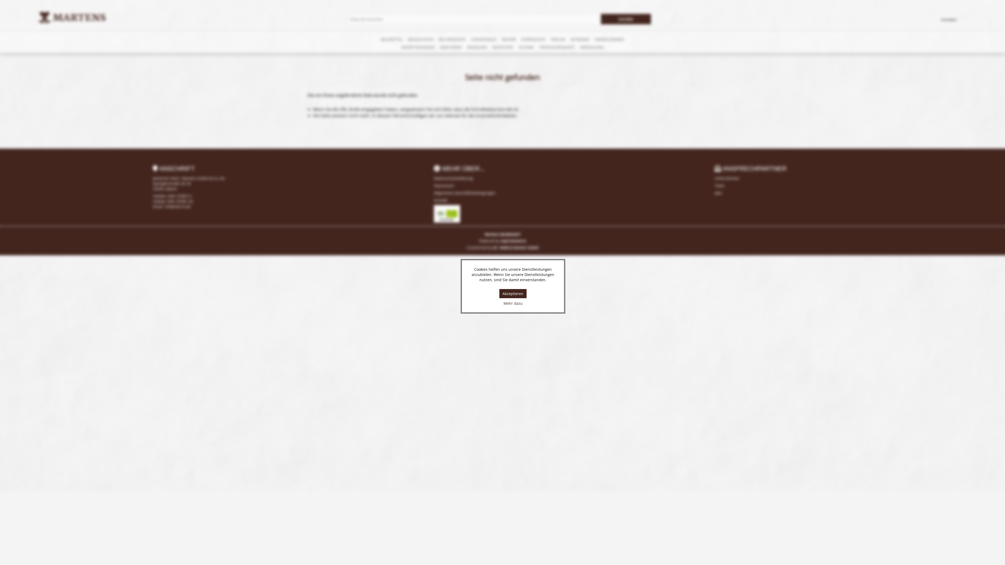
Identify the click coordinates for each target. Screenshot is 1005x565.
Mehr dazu (513, 303)
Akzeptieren (512, 293)
